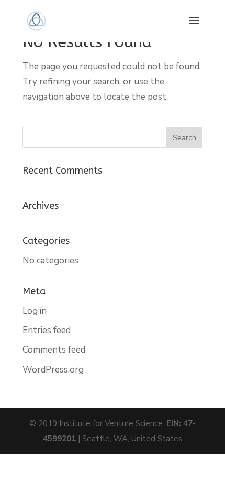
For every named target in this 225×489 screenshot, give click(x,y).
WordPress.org (53, 370)
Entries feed (46, 330)
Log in (34, 311)
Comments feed (53, 350)
